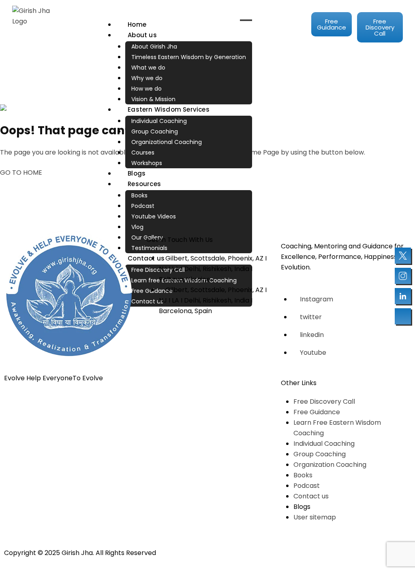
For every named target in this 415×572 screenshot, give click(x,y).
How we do (146, 89)
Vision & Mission (153, 99)
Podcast (142, 206)
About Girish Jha (154, 46)
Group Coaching (154, 131)
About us (142, 35)
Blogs (136, 173)
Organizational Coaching (166, 142)
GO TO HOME (21, 172)
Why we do (147, 78)
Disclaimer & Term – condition (260, 552)
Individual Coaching (159, 121)
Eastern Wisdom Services (169, 109)
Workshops (146, 163)
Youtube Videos (153, 216)
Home (137, 24)
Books (139, 195)
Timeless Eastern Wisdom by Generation (188, 57)
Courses (142, 152)
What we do (148, 68)
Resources (144, 184)
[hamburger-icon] (246, 20)
